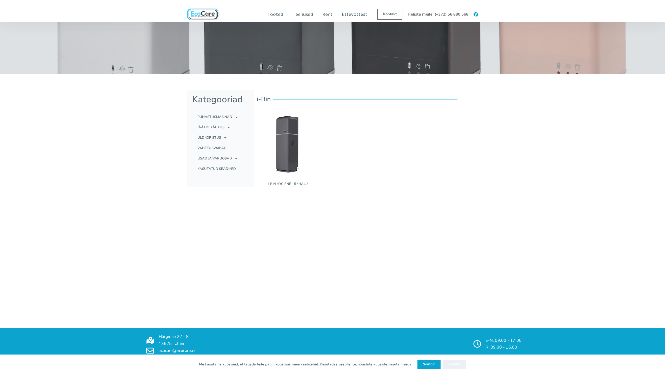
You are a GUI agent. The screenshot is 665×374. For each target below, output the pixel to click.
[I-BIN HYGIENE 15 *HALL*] (288, 143)
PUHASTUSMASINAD (214, 117)
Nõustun (429, 364)
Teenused (302, 14)
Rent (327, 14)
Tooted (275, 14)
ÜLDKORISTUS (209, 137)
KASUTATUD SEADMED (216, 168)
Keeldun (454, 364)
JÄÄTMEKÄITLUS (210, 127)
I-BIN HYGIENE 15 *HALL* (288, 184)
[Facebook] (476, 14)
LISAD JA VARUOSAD (214, 158)
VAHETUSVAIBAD (212, 148)
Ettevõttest (354, 14)
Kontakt (390, 14)
